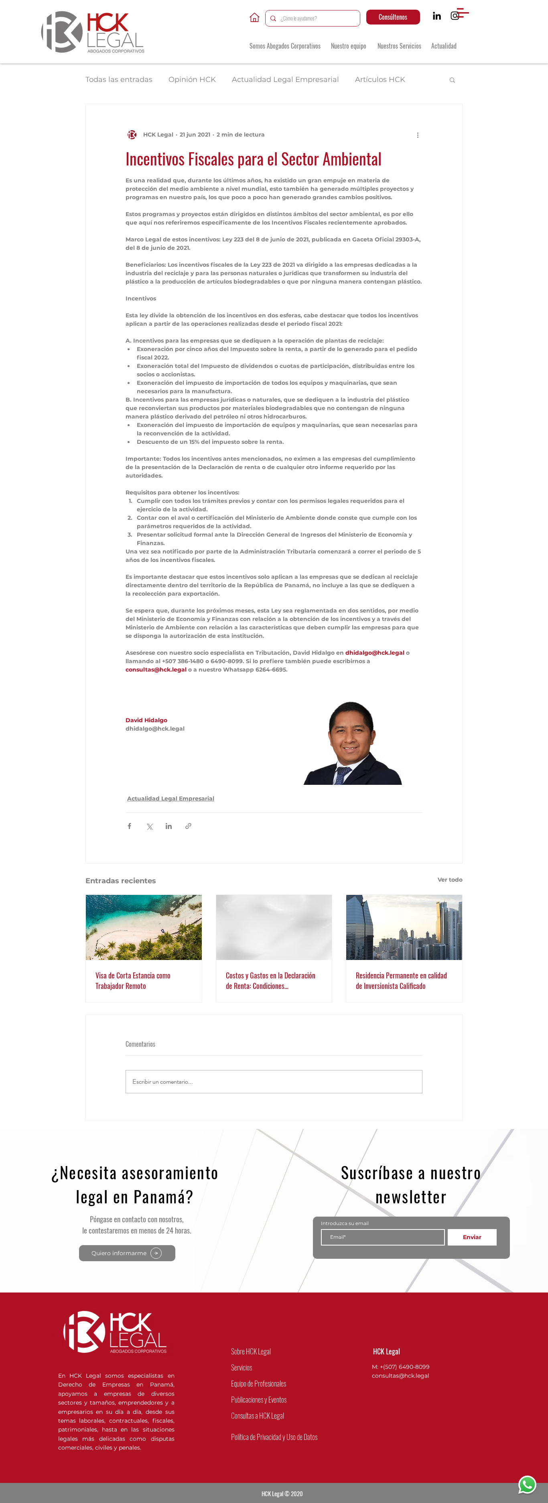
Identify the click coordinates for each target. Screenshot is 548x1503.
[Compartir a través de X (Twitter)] (149, 826)
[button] (463, 13)
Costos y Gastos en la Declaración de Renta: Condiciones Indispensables (270, 980)
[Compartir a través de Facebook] (129, 826)
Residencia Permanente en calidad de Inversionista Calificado (401, 980)
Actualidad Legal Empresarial (285, 79)
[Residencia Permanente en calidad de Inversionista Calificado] (404, 927)
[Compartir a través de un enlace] (188, 826)
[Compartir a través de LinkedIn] (169, 826)
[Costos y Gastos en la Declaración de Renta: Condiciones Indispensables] (274, 927)
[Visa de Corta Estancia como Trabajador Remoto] (144, 927)
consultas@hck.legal (400, 1375)
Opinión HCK (192, 79)
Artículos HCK (380, 79)
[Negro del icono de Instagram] (455, 15)
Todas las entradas (118, 79)
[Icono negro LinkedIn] (436, 15)
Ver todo (450, 879)
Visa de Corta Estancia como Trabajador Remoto (132, 980)
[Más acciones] (417, 134)
